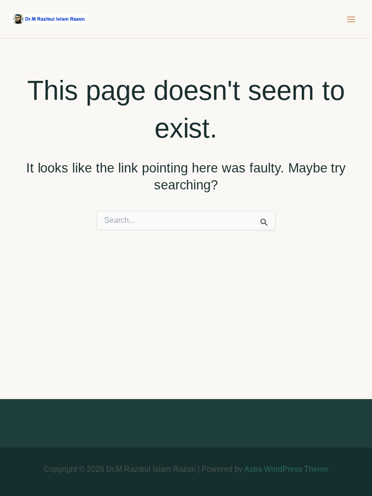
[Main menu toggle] (352, 19)
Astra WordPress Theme (286, 469)
